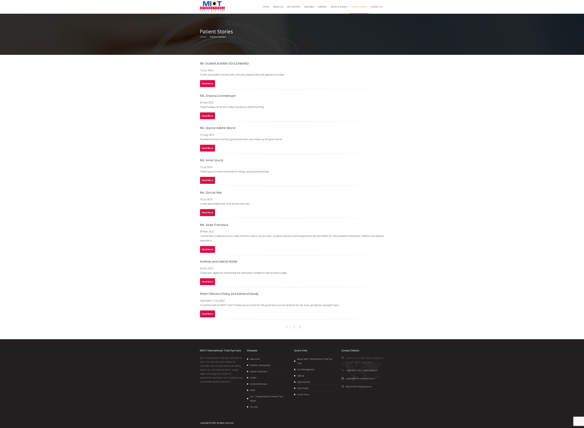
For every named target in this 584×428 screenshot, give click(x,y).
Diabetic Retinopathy (260, 365)
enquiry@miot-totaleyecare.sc (360, 378)
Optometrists (303, 381)
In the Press (303, 394)
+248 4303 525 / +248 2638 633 (361, 370)
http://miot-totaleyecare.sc (359, 386)
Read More (207, 83)
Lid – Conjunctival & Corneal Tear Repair (266, 398)
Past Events (303, 388)
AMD (252, 390)
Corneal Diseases (258, 383)
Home (203, 36)
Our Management (306, 369)
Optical (300, 375)
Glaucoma (255, 358)
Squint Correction (258, 371)
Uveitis (253, 377)
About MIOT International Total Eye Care (314, 361)
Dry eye (254, 406)
